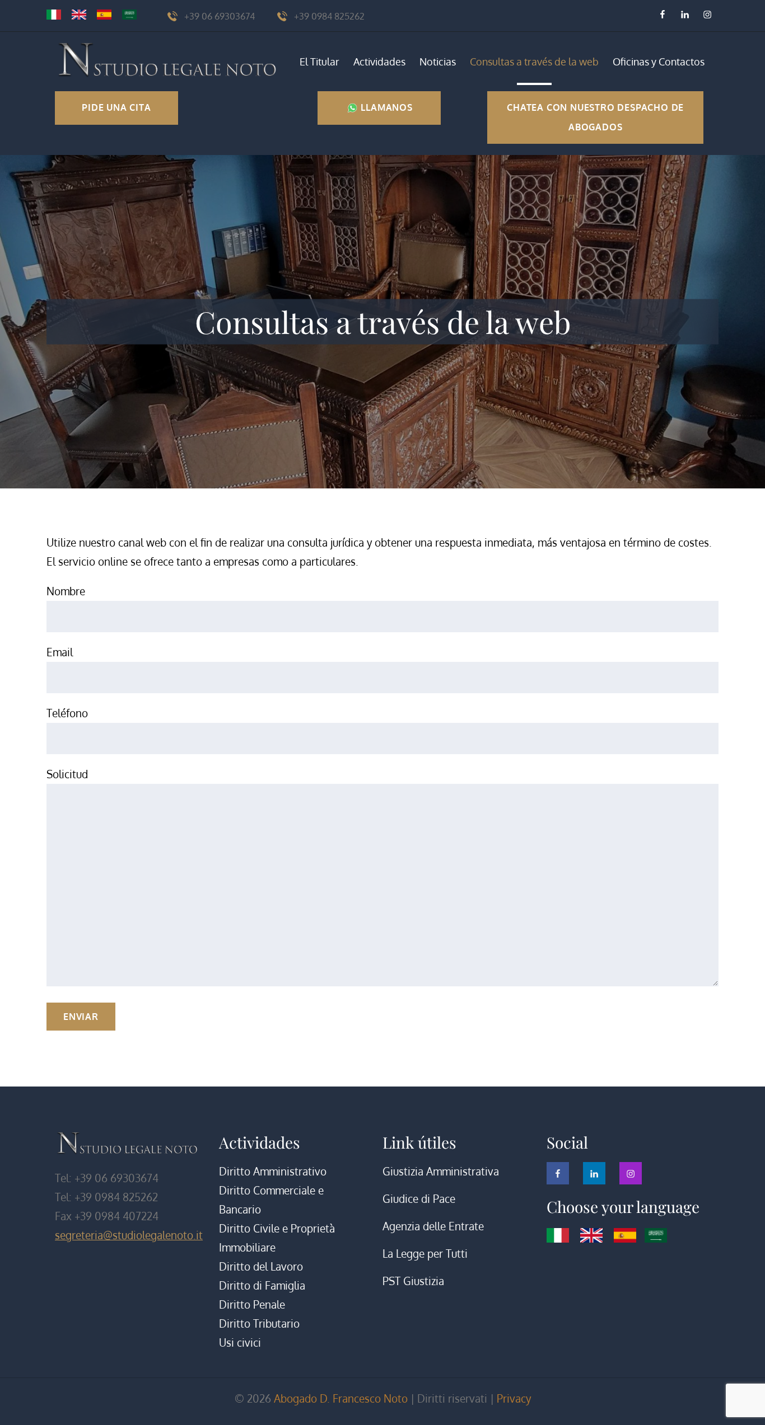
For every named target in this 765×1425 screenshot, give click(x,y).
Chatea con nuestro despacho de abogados (595, 117)
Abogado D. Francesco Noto (341, 1398)
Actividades (379, 61)
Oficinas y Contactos (659, 61)
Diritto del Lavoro (261, 1266)
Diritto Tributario (259, 1323)
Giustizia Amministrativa (440, 1171)
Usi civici (240, 1342)
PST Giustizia (413, 1281)
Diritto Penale (252, 1304)
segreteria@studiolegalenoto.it (129, 1235)
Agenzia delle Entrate (433, 1226)
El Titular (319, 61)
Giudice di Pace (418, 1199)
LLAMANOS (385, 107)
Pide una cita (116, 107)
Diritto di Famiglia (262, 1285)
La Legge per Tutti (425, 1254)
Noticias (437, 61)
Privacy (514, 1398)
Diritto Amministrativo (272, 1171)
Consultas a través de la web (534, 61)
